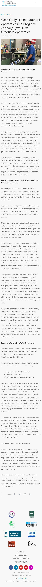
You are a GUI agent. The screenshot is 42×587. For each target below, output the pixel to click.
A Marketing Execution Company (9, 3)
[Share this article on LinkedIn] (30, 494)
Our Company (21, 555)
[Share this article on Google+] (25, 494)
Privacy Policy (21, 562)
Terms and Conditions (21, 559)
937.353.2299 (22, 578)
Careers (21, 552)
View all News (7, 15)
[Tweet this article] (19, 494)
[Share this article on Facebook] (14, 494)
